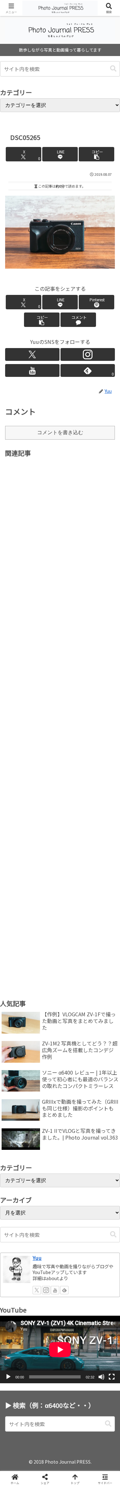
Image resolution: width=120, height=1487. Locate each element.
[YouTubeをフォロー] (32, 370)
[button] (113, 68)
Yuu (37, 1258)
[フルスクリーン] (111, 1377)
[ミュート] (101, 1377)
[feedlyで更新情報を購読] (64, 1290)
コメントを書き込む (60, 432)
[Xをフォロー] (32, 354)
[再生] (8, 1377)
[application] (60, 1349)
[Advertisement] (60, 717)
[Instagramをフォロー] (87, 354)
